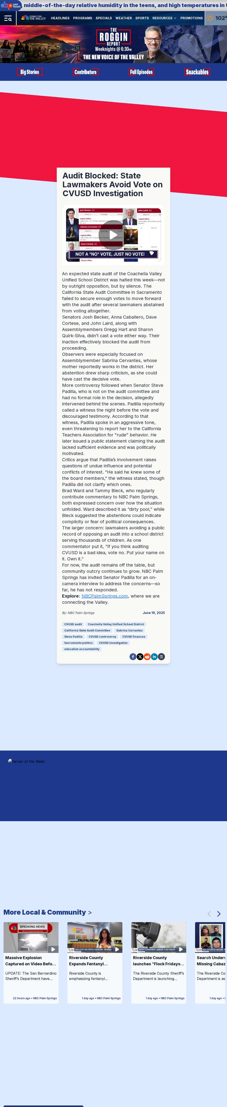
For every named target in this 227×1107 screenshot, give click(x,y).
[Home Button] (33, 18)
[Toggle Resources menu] (175, 18)
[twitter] (140, 656)
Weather (123, 18)
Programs (82, 18)
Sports (142, 18)
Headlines (60, 18)
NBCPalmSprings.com (105, 596)
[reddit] (147, 656)
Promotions (191, 18)
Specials (104, 18)
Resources (162, 18)
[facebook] (133, 656)
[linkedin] (154, 656)
